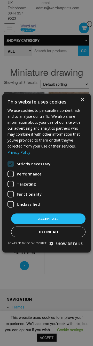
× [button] (82, 99)
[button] (66, 243)
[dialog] (46, 173)
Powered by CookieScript (27, 243)
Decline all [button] (48, 232)
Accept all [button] (48, 218)
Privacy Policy (18, 152)
